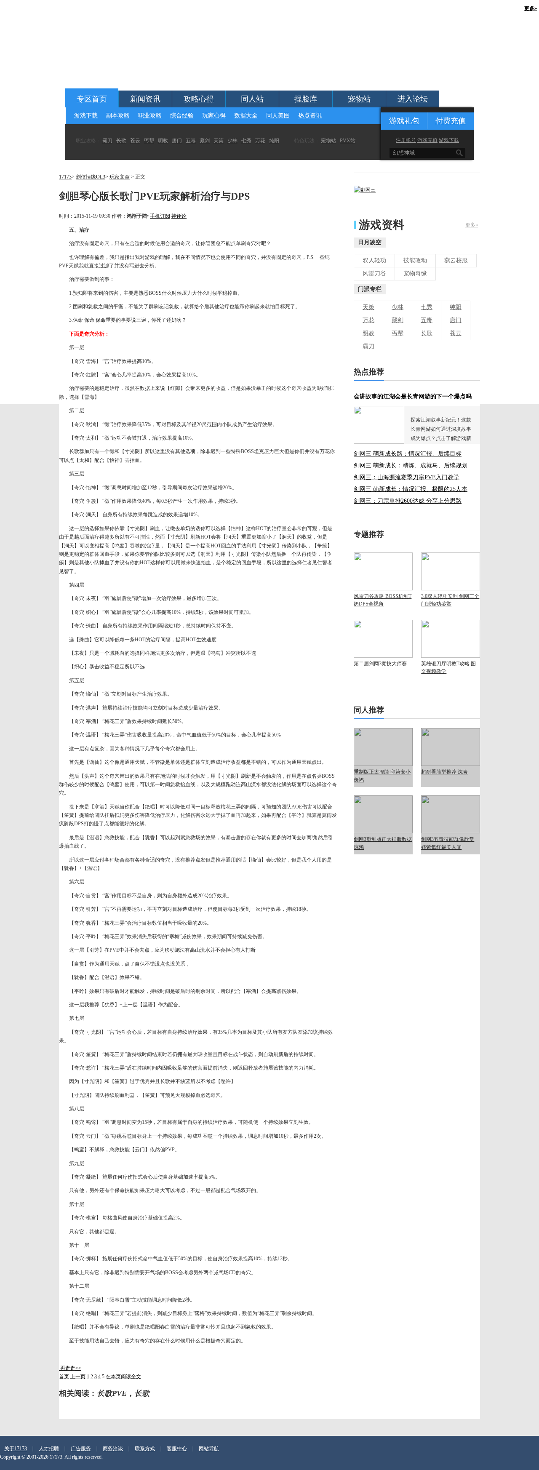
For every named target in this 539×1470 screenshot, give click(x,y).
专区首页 (92, 99)
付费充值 (450, 121)
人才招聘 (49, 1448)
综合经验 (182, 115)
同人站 (252, 99)
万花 (260, 141)
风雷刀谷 (374, 273)
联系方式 (145, 1448)
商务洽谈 (113, 1448)
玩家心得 (214, 115)
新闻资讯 (145, 99)
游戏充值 (427, 140)
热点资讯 (310, 115)
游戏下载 (86, 115)
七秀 (246, 141)
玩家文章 (119, 177)
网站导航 (209, 1448)
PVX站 (347, 141)
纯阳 (274, 141)
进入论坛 (413, 99)
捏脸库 (305, 99)
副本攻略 (118, 115)
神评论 (179, 216)
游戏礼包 (404, 121)
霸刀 (107, 141)
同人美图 (278, 115)
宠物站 (359, 99)
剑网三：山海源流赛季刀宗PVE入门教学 (406, 477)
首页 (64, 1376)
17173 (65, 177)
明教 (163, 141)
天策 (218, 141)
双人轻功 (374, 260)
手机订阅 (160, 216)
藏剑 (205, 141)
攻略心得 (199, 99)
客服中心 (177, 1448)
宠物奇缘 (415, 273)
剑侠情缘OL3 (90, 177)
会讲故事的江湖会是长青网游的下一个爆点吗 (413, 396)
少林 (232, 141)
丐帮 (149, 141)
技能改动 (415, 260)
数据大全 (246, 115)
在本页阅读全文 (123, 1376)
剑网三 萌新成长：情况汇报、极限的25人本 (410, 489)
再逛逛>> (70, 1368)
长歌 (121, 141)
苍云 (135, 141)
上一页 (77, 1376)
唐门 (177, 141)
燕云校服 (456, 260)
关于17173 (15, 1448)
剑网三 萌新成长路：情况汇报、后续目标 (408, 454)
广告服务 (81, 1448)
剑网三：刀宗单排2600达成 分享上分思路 (408, 501)
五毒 (191, 141)
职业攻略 (150, 115)
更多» (471, 225)
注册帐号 (406, 140)
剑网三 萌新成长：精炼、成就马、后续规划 (410, 465)
